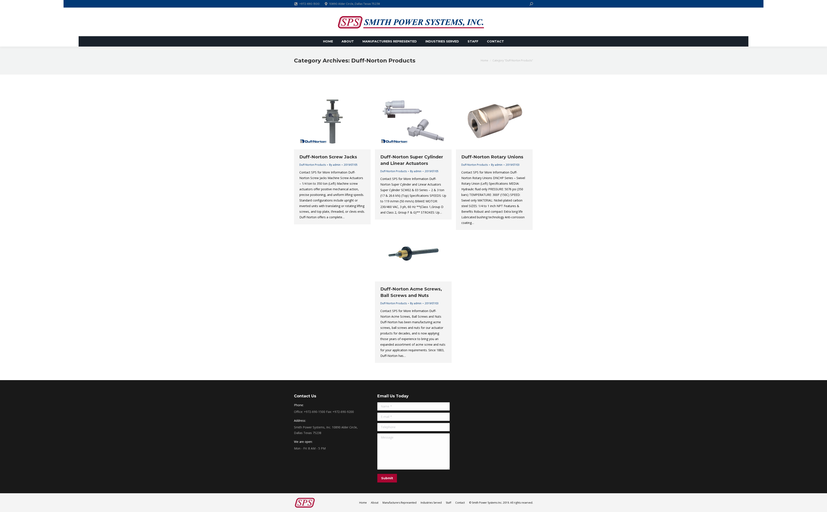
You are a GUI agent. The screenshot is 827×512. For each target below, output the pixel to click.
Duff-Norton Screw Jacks (328, 156)
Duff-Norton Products (312, 165)
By (334, 165)
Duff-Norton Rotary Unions (492, 156)
